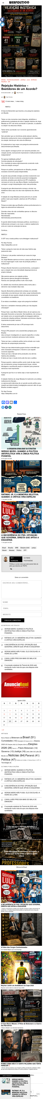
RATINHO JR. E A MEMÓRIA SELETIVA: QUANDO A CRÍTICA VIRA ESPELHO (20, 495)
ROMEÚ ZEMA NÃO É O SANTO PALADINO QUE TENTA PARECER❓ (21, 1064)
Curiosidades (9, 740)
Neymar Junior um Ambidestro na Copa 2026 (17, 985)
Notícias (34, 80)
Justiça (23, 80)
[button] (31, 1091)
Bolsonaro (17, 737)
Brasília (10, 548)
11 (10, 714)
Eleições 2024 (23, 744)
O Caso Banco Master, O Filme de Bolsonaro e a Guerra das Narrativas (21, 1024)
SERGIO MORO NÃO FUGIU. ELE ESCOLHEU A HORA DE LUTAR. (22, 653)
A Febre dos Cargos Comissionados (14, 947)
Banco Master (6, 738)
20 (21, 718)
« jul (2, 730)
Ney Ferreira (20, 92)
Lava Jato (30, 751)
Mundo (4, 756)
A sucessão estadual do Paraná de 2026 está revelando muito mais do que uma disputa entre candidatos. (21, 667)
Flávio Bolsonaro (13, 80)
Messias (11, 550)
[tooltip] (2, 407)
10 (4, 714)
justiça (34, 548)
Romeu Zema (32, 760)
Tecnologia (6, 762)
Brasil (3, 80)
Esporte (15, 748)
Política (4, 82)
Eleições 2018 (29, 741)
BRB (16, 548)
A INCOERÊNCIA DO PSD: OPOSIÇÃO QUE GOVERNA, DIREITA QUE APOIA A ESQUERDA (20, 537)
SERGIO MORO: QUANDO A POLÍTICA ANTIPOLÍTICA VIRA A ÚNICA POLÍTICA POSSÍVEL (20, 453)
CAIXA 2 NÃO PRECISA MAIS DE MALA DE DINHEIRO (20, 659)
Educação (21, 741)
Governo (7, 751)
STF (9, 82)
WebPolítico (30, 1075)
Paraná (32, 755)
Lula (28, 80)
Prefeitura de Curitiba (22, 760)
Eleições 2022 (13, 744)
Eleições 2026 (24, 548)
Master (4, 550)
